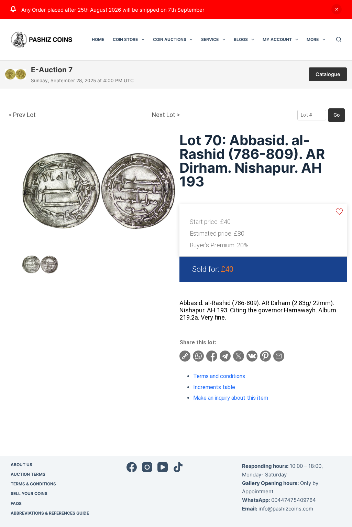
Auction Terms (28, 474)
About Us (21, 464)
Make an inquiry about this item (230, 398)
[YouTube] (162, 467)
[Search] (338, 39)
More (313, 39)
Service (210, 39)
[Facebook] (131, 467)
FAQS (16, 503)
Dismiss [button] (336, 9)
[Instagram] (147, 467)
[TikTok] (178, 467)
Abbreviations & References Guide (50, 513)
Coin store (125, 39)
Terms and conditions (219, 376)
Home (98, 39)
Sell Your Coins (29, 493)
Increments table (214, 387)
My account (277, 39)
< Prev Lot (22, 114)
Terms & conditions (33, 483)
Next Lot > (166, 114)
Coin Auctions (169, 39)
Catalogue (328, 74)
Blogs (241, 39)
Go (336, 115)
